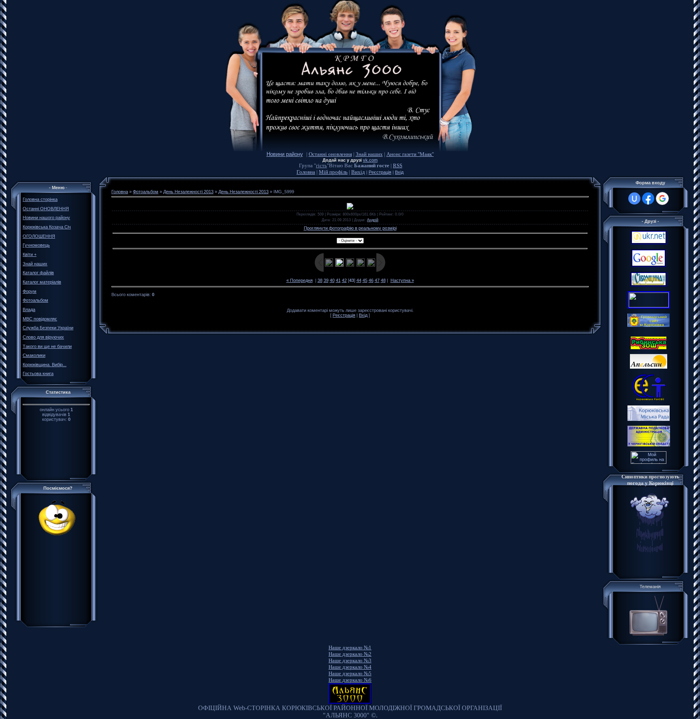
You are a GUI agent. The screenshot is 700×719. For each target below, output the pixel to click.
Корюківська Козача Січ (47, 226)
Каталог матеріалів (42, 281)
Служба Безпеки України (48, 327)
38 (320, 280)
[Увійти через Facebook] (648, 198)
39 (326, 280)
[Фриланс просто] (648, 462)
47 (377, 280)
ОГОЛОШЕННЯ (39, 236)
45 (365, 280)
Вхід (399, 172)
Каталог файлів (38, 272)
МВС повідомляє (40, 318)
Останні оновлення (330, 154)
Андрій (372, 220)
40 (332, 280)
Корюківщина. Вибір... (44, 364)
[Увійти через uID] (634, 198)
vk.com (370, 160)
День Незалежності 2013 (188, 191)
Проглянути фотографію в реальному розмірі (350, 228)
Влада (29, 309)
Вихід (358, 172)
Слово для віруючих (43, 337)
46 (371, 280)
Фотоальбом (35, 300)
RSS (397, 165)
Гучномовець (36, 245)
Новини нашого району (46, 217)
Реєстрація (380, 172)
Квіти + (29, 254)
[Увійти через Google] (662, 198)
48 (383, 280)
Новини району (285, 154)
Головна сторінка (40, 199)
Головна (306, 172)
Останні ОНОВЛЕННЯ (46, 208)
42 (344, 280)
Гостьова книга (38, 373)
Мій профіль (333, 172)
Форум (29, 291)
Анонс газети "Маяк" (410, 154)
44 (358, 280)
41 (338, 280)
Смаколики (34, 355)
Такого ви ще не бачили (47, 346)
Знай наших (369, 154)
